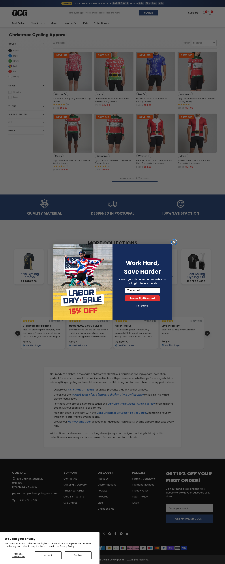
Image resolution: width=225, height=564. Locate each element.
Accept (48, 555)
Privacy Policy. (67, 546)
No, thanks (142, 305)
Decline (78, 555)
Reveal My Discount (142, 298)
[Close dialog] (174, 242)
